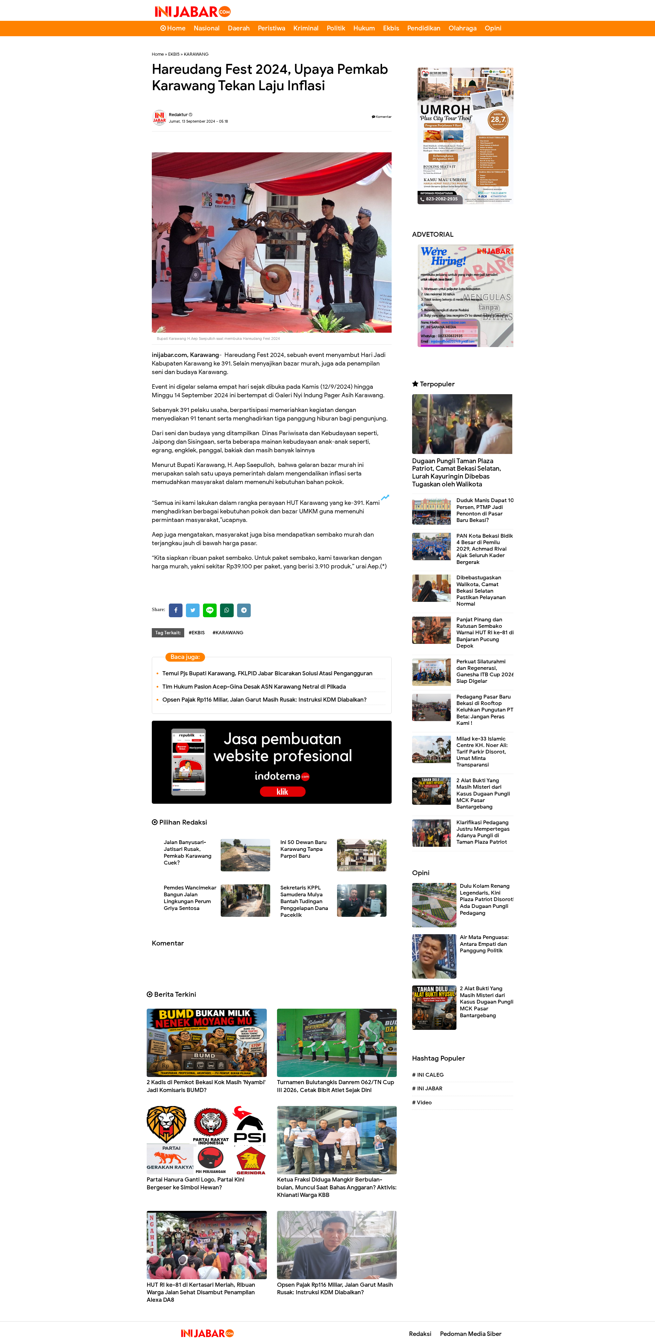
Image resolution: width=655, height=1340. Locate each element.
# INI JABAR (427, 1088)
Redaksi (420, 1334)
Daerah (239, 28)
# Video (422, 1102)
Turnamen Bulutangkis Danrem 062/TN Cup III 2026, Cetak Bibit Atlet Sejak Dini (335, 1086)
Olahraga (463, 28)
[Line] (210, 610)
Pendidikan (423, 28)
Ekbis (391, 28)
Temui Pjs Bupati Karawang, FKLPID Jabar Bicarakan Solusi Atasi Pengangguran (267, 673)
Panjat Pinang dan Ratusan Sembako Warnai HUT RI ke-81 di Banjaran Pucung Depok (485, 632)
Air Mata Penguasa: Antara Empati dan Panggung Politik (484, 944)
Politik (336, 28)
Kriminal (306, 28)
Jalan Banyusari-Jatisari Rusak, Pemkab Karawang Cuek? (188, 852)
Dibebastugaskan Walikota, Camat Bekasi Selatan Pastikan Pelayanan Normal (481, 590)
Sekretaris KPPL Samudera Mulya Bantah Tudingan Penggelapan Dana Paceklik (304, 901)
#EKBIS (197, 633)
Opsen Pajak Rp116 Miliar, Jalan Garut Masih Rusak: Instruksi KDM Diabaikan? (264, 699)
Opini (493, 28)
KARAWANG (196, 54)
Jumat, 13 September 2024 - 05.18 (198, 121)
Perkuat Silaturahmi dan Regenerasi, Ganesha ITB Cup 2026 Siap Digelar (485, 671)
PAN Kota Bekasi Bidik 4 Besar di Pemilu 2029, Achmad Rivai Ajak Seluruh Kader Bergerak (484, 549)
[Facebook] (176, 610)
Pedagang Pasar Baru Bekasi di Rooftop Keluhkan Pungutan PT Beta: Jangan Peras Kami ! (484, 710)
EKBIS (173, 54)
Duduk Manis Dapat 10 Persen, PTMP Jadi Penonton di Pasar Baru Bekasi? (485, 510)
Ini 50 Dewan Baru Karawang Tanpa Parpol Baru (303, 849)
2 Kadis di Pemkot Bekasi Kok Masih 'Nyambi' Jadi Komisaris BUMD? (206, 1086)
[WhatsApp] (227, 610)
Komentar (383, 116)
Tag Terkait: (168, 633)
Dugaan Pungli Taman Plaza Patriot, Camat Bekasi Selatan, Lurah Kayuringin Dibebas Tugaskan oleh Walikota (456, 472)
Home (176, 28)
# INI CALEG (428, 1075)
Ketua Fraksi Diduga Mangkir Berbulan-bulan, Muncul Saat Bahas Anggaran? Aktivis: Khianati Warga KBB (337, 1187)
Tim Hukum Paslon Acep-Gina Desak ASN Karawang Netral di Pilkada (254, 686)
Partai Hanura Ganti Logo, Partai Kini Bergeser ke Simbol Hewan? (195, 1183)
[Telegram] (244, 610)
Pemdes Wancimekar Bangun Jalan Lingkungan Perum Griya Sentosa (190, 898)
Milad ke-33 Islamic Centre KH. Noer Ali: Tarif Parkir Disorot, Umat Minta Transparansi (482, 752)
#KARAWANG (228, 633)
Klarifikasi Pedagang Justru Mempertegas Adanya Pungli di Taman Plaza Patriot (483, 832)
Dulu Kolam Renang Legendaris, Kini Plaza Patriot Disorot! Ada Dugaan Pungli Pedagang (487, 899)
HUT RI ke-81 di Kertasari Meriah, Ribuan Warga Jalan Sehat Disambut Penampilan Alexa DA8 (201, 1292)
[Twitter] (193, 610)
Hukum (364, 28)
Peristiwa (271, 28)
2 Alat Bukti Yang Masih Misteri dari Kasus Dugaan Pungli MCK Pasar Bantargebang (483, 793)
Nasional (207, 28)
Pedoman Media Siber (470, 1334)
